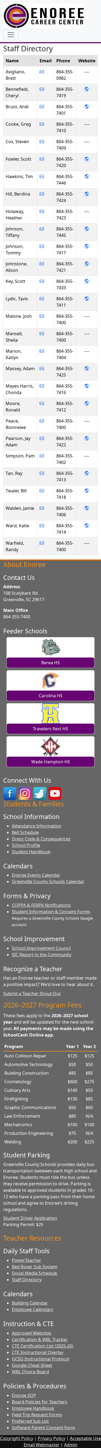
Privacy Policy (51, 1438)
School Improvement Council (41, 948)
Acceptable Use (85, 1438)
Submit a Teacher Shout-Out (32, 993)
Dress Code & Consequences (41, 839)
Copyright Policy (16, 1438)
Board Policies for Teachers (39, 1402)
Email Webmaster (42, 1445)
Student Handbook (31, 852)
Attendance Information (36, 826)
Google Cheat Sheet (32, 1365)
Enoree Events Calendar (36, 875)
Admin (70, 1445)
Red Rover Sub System (34, 1267)
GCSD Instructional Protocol (40, 1359)
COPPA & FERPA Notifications (41, 905)
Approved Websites (31, 1333)
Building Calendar (30, 1303)
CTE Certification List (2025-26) (42, 1346)
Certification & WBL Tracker (40, 1339)
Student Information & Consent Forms (51, 912)
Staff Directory (26, 1280)
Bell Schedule (25, 832)
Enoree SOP (24, 1395)
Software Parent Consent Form (43, 1428)
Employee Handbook (33, 1408)
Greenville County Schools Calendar (48, 881)
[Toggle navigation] (10, 34)
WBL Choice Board (30, 1372)
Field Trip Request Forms (37, 1415)
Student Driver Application (30, 1218)
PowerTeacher (26, 1260)
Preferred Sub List (30, 1421)
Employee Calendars (32, 1309)
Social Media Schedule (34, 1273)
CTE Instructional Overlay (37, 1352)
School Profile (26, 845)
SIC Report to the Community (41, 955)
